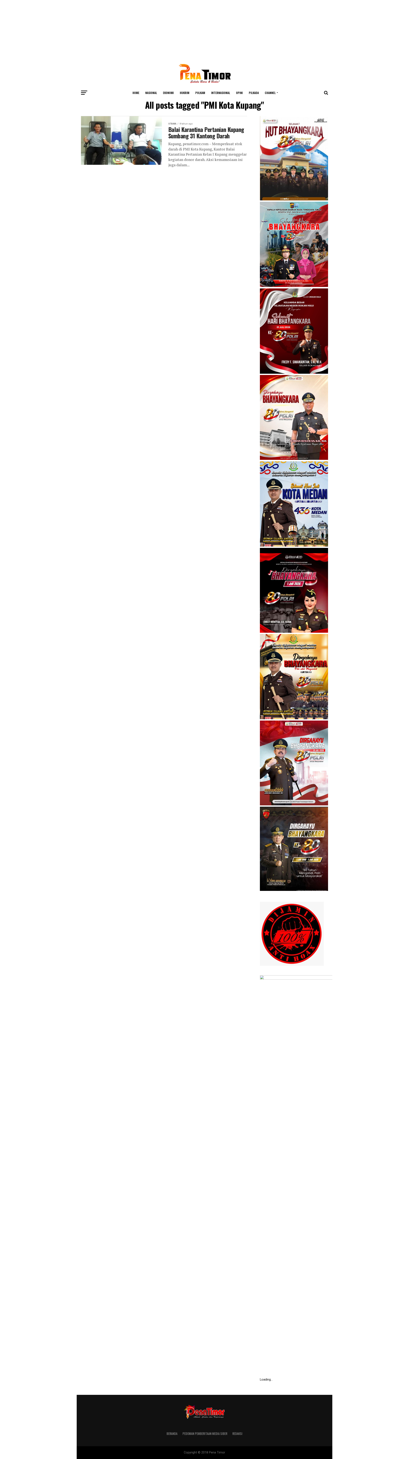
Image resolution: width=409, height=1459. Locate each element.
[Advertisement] (204, 30)
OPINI (239, 92)
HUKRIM (184, 92)
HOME (135, 92)
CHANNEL (270, 92)
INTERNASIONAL (220, 92)
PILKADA (254, 92)
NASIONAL (151, 92)
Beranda (172, 1433)
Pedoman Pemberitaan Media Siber (205, 1433)
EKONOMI (168, 92)
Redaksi (237, 1433)
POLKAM (200, 92)
